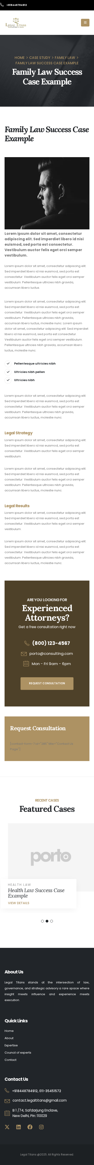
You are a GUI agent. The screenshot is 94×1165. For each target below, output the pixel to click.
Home (9, 1031)
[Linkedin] (18, 1127)
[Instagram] (41, 1127)
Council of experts (18, 1052)
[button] (42, 921)
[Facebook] (30, 1127)
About (9, 1038)
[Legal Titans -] (16, 22)
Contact (10, 1060)
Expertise (11, 1045)
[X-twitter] (7, 1127)
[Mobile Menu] (85, 22)
